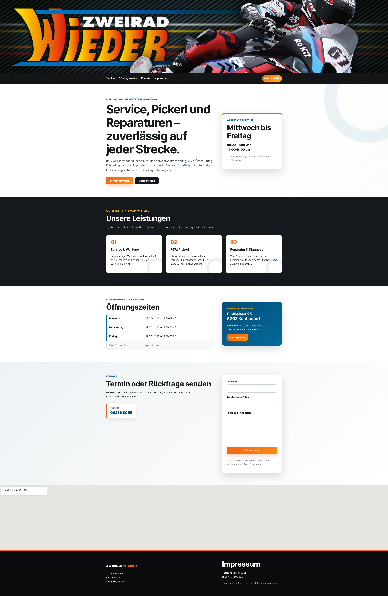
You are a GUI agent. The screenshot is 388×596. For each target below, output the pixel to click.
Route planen (237, 337)
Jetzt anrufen (147, 180)
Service (110, 78)
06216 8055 (271, 78)
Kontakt (145, 78)
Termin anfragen (120, 180)
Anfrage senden (252, 450)
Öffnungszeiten (128, 78)
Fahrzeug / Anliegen (239, 412)
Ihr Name (232, 381)
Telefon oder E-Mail (238, 397)
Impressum (160, 78)
